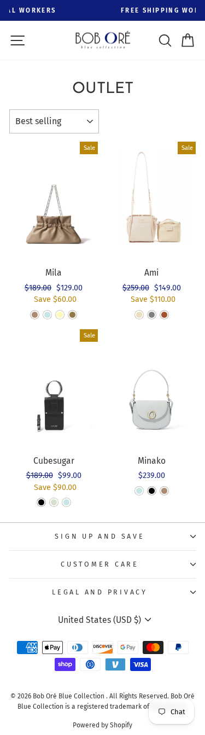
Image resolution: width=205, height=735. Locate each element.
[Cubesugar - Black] (41, 502)
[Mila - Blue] (47, 315)
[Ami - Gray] (152, 315)
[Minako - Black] (152, 491)
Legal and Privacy (100, 592)
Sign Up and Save (99, 536)
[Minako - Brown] (164, 491)
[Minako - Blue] (139, 491)
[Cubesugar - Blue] (66, 502)
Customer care (100, 564)
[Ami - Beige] (139, 315)
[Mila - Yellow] (60, 315)
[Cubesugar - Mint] (54, 502)
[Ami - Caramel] (164, 315)
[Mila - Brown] (35, 315)
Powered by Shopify (102, 725)
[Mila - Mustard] (72, 315)
